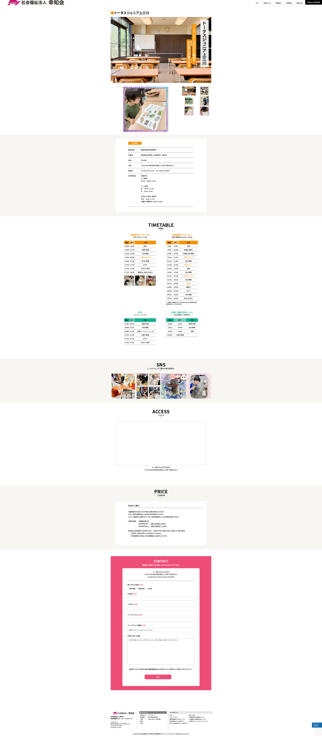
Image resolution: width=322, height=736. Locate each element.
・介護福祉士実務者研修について (197, 719)
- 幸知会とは (142, 715)
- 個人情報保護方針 (152, 717)
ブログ (170, 715)
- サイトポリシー (151, 715)
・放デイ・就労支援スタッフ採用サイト (178, 723)
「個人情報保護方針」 (151, 669)
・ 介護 (141, 719)
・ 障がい (141, 721)
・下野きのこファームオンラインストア (198, 721)
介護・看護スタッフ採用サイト (176, 721)
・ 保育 (141, 723)
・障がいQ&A (191, 715)
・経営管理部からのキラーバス (177, 719)
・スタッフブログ (173, 717)
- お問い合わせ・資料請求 (154, 719)
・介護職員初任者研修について (196, 717)
